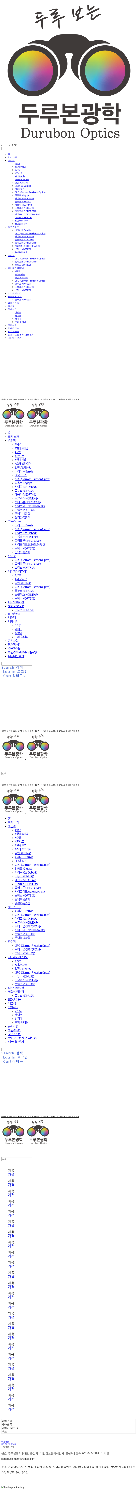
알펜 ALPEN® (21, 182)
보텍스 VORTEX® (23, 217)
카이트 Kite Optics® (24, 198)
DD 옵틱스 (20, 188)
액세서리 (12, 309)
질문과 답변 (13, 331)
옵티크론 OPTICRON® (26, 211)
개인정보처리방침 (8, 1444)
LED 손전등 (13, 302)
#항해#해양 (20, 166)
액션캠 (11, 305)
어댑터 (18, 312)
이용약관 (5, 1442)
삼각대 (18, 318)
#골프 (17, 271)
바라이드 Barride (23, 185)
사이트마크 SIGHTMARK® (27, 214)
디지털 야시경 (15, 293)
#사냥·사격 (20, 274)
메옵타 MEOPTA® (23, 204)
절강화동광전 (21, 223)
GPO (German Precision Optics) (30, 192)
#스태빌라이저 (22, 179)
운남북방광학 (21, 220)
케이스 (18, 315)
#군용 (17, 169)
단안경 (11, 255)
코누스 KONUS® (23, 201)
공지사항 (12, 325)
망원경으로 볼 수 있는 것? (20, 334)
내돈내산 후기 (15, 337)
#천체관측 (20, 176)
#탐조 (17, 163)
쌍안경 (11, 160)
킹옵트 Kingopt (22, 195)
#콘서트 (19, 173)
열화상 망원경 (15, 296)
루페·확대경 (20, 321)
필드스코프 (13, 226)
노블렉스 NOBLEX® (24, 207)
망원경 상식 (13, 328)
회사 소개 (12, 157)
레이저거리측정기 (16, 267)
